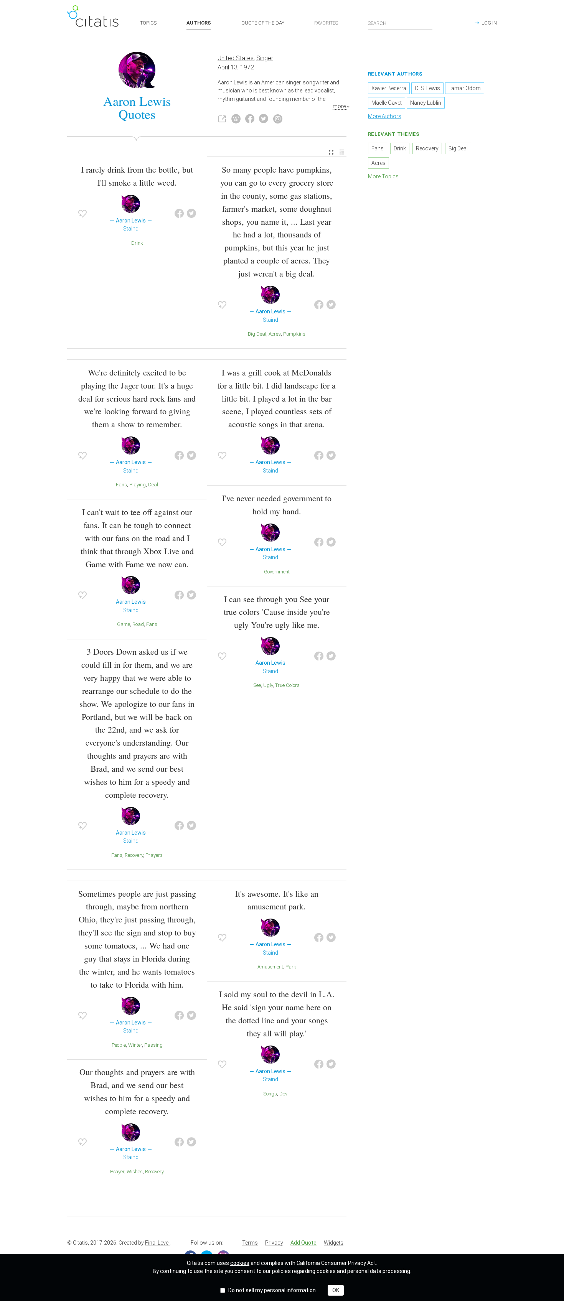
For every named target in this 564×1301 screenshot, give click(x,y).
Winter (135, 1045)
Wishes (135, 1171)
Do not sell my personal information (272, 1290)
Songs (270, 1094)
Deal (153, 484)
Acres (275, 334)
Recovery (134, 855)
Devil (284, 1094)
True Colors (287, 685)
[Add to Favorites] (82, 213)
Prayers (154, 855)
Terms (250, 1243)
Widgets (333, 1243)
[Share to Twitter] (191, 213)
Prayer (117, 1171)
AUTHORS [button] (198, 23)
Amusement (270, 967)
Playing (137, 484)
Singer (264, 58)
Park (290, 967)
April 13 (227, 67)
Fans (121, 484)
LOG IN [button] (489, 23)
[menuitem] (331, 152)
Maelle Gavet (386, 103)
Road (138, 624)
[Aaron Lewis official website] (222, 119)
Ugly (268, 685)
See (257, 685)
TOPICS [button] (148, 23)
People (119, 1045)
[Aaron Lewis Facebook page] (249, 119)
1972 (247, 67)
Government (277, 572)
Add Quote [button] (303, 1243)
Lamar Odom (465, 88)
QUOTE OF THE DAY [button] (262, 23)
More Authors (384, 116)
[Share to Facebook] (179, 213)
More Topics (383, 176)
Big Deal (257, 334)
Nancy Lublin (425, 103)
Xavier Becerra (388, 88)
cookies (239, 1263)
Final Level (157, 1243)
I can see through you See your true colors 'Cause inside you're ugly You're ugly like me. (277, 612)
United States (236, 58)
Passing (153, 1045)
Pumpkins (294, 334)
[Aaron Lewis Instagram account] (277, 119)
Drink (137, 243)
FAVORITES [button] (326, 23)
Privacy (274, 1243)
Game (123, 624)
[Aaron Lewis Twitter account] (263, 119)
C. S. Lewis (427, 88)
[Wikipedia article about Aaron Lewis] (236, 119)
